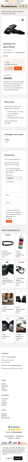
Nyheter (3, 384)
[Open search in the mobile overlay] (20, 6)
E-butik (3, 11)
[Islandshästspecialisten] (9, 6)
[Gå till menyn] (26, 6)
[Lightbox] (23, 20)
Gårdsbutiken (19, 436)
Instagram (4, 415)
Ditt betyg (9, 175)
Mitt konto (4, 403)
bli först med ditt (20, 52)
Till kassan (4, 390)
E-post (8, 202)
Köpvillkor (3, 405)
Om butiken (4, 398)
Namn (8, 195)
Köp (19, 68)
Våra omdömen (5, 417)
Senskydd (20, 11)
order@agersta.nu (16, 365)
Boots (15, 11)
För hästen (9, 11)
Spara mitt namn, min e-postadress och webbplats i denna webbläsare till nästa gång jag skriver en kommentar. (13, 214)
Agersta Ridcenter (10, 436)
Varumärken (4, 386)
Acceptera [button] (18, 458)
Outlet (3, 388)
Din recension (10, 181)
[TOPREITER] (7, 78)
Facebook (4, 413)
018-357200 (12, 357)
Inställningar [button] (9, 458)
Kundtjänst (11, 438)
